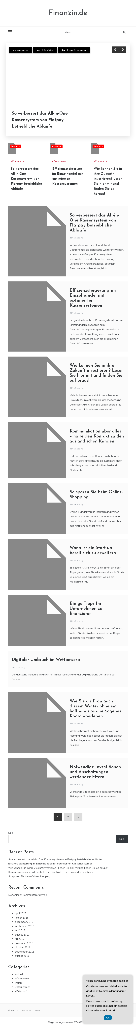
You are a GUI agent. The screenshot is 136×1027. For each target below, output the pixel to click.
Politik (18, 982)
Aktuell (19, 974)
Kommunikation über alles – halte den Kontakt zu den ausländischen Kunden (97, 436)
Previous (115, 49)
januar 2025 (22, 917)
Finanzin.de (68, 13)
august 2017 (22, 934)
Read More (117, 120)
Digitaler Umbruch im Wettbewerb (46, 660)
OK (107, 1018)
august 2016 (22, 955)
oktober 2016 (23, 947)
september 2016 (24, 951)
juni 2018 (20, 930)
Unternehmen (22, 987)
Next (122, 49)
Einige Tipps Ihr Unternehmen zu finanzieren (86, 609)
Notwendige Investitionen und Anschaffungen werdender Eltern (95, 772)
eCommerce (20, 50)
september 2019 (24, 926)
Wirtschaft (21, 991)
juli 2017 (19, 938)
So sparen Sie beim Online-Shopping (29, 876)
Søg (10, 832)
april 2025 (20, 913)
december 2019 (24, 921)
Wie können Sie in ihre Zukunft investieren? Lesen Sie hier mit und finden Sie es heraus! (58, 867)
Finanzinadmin (76, 50)
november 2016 (24, 943)
